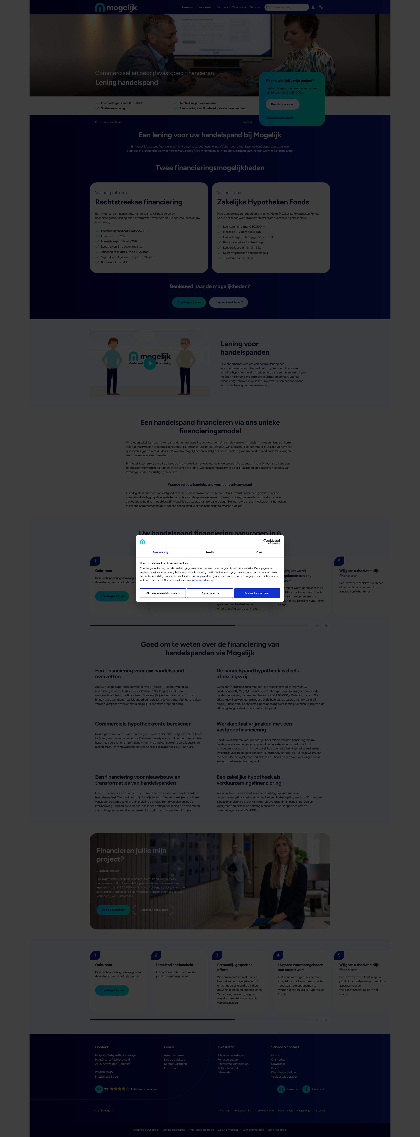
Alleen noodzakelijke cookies (162, 593)
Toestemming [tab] (160, 552)
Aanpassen (208, 593)
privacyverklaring (203, 580)
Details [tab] (210, 552)
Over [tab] (259, 552)
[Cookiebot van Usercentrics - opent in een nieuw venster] (266, 541)
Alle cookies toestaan (257, 593)
